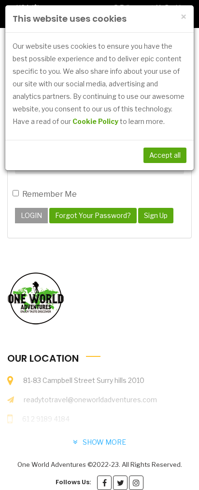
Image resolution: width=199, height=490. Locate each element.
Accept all (165, 155)
